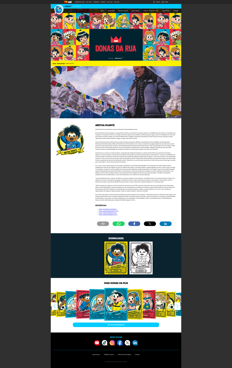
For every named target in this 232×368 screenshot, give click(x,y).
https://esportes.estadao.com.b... (108, 214)
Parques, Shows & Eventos (151, 10)
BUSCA (158, 2)
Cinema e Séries (123, 10)
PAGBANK (96, 2)
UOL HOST (89, 2)
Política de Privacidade (124, 354)
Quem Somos (96, 354)
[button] (177, 306)
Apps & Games (136, 10)
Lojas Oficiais (166, 10)
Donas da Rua (61, 63)
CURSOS (103, 2)
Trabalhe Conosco (109, 354)
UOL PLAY (110, 2)
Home (102, 10)
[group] (116, 258)
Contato (175, 10)
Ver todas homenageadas (116, 325)
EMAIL (166, 2)
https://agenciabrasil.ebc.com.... (108, 212)
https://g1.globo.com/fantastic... (108, 209)
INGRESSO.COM (79, 2)
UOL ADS (116, 2)
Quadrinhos (111, 10)
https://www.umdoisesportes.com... (109, 211)
